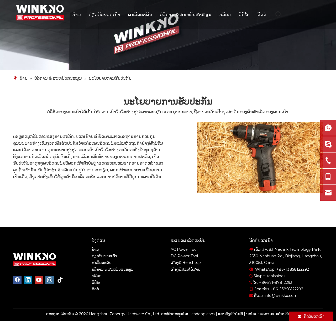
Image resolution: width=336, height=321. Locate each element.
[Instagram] (49, 280)
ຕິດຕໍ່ (262, 14)
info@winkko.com (281, 295)
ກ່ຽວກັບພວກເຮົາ (104, 14)
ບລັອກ (225, 14)
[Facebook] (17, 280)
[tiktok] (60, 280)
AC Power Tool (184, 249)
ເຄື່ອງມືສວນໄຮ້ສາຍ (186, 269)
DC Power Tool (184, 256)
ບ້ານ (76, 14)
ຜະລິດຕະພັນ (140, 14)
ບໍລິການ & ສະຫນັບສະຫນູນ (186, 14)
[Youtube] (39, 280)
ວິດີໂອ (244, 14)
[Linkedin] (28, 280)
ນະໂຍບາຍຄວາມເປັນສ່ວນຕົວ (268, 314)
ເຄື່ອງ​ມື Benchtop (186, 262)
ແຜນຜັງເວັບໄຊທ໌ (230, 314)
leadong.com (203, 314)
